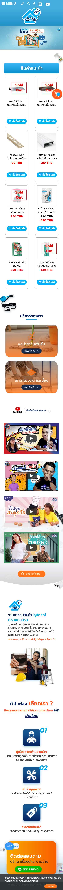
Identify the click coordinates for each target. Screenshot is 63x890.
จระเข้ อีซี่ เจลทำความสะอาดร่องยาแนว (46, 266)
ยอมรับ (51, 886)
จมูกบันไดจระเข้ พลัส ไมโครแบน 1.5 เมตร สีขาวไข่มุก (47, 158)
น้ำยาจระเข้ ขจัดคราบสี (16, 264)
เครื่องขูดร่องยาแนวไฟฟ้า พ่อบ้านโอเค (46, 212)
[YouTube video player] (31, 438)
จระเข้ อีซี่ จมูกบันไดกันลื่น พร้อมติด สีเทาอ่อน (16, 105)
